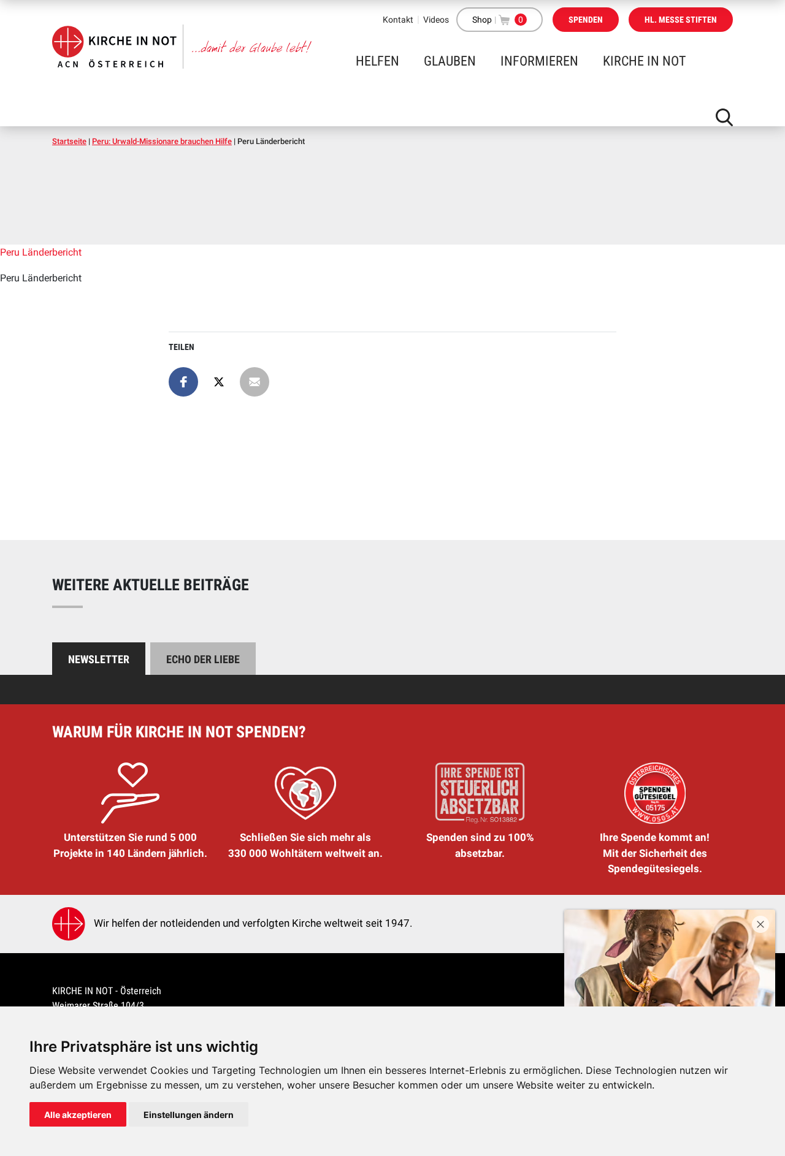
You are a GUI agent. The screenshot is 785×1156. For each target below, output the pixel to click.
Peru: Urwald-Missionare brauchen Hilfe (162, 141)
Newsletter (98, 659)
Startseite (69, 141)
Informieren (539, 61)
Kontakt (398, 20)
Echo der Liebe (203, 659)
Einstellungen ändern (189, 1114)
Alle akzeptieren (78, 1114)
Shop (482, 20)
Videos (436, 20)
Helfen (377, 61)
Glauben (450, 61)
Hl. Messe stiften (681, 20)
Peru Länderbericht (41, 252)
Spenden (586, 20)
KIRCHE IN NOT (644, 61)
